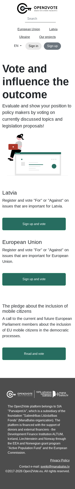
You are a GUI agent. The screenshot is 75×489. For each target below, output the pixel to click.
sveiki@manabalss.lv (55, 466)
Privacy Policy (60, 460)
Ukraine (24, 37)
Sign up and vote (34, 224)
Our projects (47, 37)
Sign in (33, 46)
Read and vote (34, 353)
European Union (29, 29)
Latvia (53, 29)
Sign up (52, 46)
